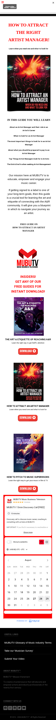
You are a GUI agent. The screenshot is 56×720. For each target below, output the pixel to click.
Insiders (20, 7)
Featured (39, 7)
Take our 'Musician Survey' (18, 650)
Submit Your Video (14, 658)
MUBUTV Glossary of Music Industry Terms (28, 642)
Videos (13, 7)
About (28, 11)
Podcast (29, 7)
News (6, 7)
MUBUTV (28, 3)
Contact (48, 7)
